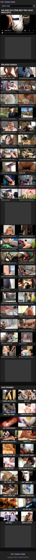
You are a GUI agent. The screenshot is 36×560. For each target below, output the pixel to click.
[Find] (34, 6)
